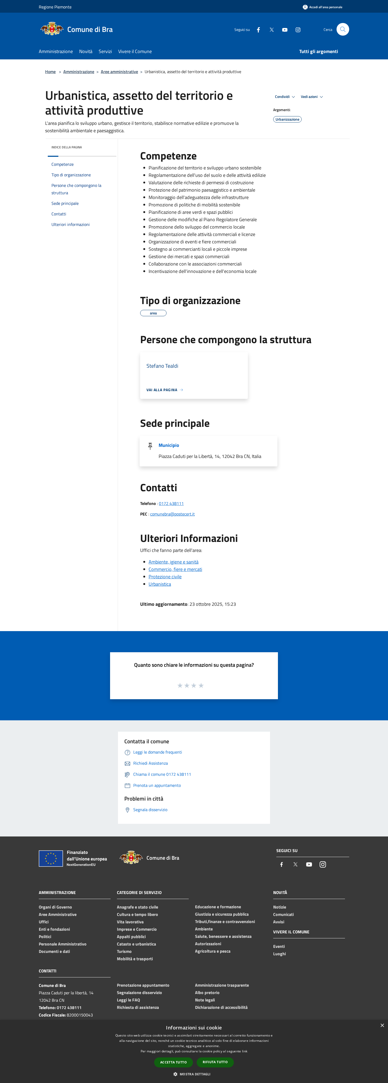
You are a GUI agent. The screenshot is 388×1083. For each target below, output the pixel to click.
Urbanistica (160, 584)
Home (50, 71)
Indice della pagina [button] (66, 147)
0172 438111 (171, 503)
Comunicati (283, 914)
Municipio (169, 445)
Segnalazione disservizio (139, 992)
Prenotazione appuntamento (143, 985)
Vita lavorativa (130, 922)
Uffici (44, 922)
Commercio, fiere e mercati (175, 569)
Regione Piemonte (55, 7)
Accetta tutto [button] (173, 1062)
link (244, 1051)
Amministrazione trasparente (222, 985)
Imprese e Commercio (137, 929)
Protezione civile (165, 576)
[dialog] (194, 1051)
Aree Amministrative (58, 914)
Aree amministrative (119, 71)
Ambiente (204, 929)
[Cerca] (343, 29)
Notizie (279, 907)
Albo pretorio (207, 992)
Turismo (124, 951)
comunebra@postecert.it (172, 514)
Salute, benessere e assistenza (223, 936)
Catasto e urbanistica (136, 944)
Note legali (205, 1000)
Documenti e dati (54, 951)
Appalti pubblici (131, 936)
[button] (193, 1074)
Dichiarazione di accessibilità (221, 1007)
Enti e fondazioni (54, 929)
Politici (45, 936)
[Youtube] (282, 29)
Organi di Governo (55, 907)
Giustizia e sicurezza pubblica (222, 914)
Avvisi (278, 922)
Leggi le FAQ (128, 1000)
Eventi (279, 946)
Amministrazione (78, 71)
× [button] (382, 1026)
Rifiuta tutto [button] (215, 1062)
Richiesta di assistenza (138, 1007)
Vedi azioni (309, 97)
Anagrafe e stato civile (137, 907)
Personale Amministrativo (63, 944)
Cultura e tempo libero (137, 914)
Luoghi (279, 953)
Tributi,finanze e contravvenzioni (225, 921)
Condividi (282, 97)
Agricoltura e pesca (212, 951)
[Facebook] (256, 29)
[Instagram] (296, 29)
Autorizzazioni (208, 943)
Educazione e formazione (218, 907)
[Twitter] (269, 29)
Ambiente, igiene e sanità (173, 561)
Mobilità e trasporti (135, 959)
